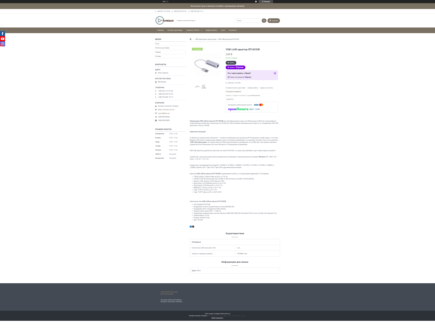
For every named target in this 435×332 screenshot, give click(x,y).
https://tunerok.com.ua (166, 110)
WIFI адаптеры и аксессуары (206, 39)
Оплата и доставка (174, 30)
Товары (158, 52)
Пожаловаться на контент (216, 316)
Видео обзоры (211, 30)
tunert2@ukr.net (164, 113)
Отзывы (158, 56)
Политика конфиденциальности (235, 316)
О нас (223, 30)
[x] (193, 227)
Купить (232, 63)
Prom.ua (227, 313)
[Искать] (264, 20)
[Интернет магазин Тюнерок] (164, 25)
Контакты (233, 30)
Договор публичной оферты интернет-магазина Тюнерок (171, 300)
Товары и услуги (192, 30)
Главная (160, 30)
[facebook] (191, 227)
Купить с (233, 67)
